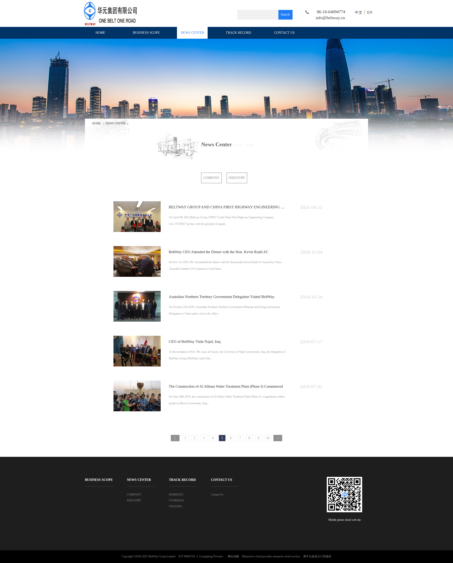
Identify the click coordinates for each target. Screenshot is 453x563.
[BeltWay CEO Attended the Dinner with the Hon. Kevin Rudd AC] (137, 248)
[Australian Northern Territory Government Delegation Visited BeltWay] (137, 293)
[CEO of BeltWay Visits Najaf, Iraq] (137, 338)
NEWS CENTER (115, 123)
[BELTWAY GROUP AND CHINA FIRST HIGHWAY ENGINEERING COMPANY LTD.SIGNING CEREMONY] (137, 203)
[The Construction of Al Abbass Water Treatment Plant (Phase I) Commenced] (137, 383)
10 (267, 438)
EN (369, 12)
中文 (358, 12)
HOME (100, 32)
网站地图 (232, 556)
